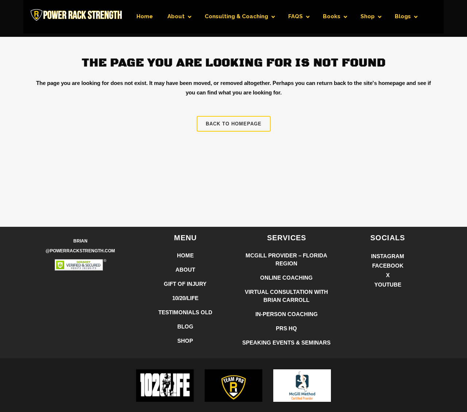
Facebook (388, 266)
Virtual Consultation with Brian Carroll (286, 296)
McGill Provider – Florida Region (286, 259)
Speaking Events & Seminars (286, 342)
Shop (185, 341)
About (185, 270)
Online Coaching (286, 278)
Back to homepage (234, 124)
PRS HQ (286, 328)
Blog (185, 326)
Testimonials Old (185, 312)
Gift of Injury (185, 284)
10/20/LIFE (185, 298)
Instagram (387, 256)
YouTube (387, 284)
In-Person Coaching (286, 314)
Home (185, 255)
